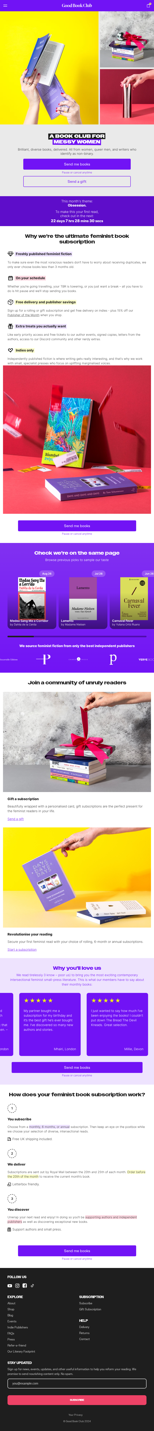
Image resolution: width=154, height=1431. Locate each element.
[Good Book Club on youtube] (10, 1285)
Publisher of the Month (23, 315)
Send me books (77, 164)
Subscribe (85, 1303)
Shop (11, 1309)
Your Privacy (76, 1415)
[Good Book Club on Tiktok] (32, 1285)
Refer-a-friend (17, 1345)
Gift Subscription (90, 1309)
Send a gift (77, 181)
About (11, 1303)
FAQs (11, 1333)
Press (11, 1339)
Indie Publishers (18, 1327)
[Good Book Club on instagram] (17, 1285)
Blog (10, 1315)
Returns (84, 1333)
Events (12, 1321)
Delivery (84, 1327)
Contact (84, 1339)
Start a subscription (22, 949)
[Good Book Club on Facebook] (25, 1285)
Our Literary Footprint (21, 1351)
